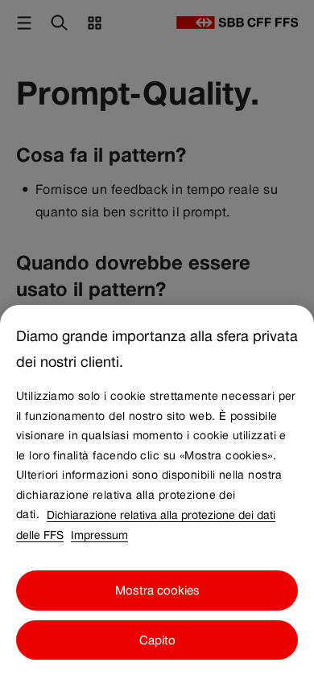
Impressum (99, 534)
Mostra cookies (157, 590)
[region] (157, 492)
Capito (157, 640)
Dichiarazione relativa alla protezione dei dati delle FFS (145, 524)
